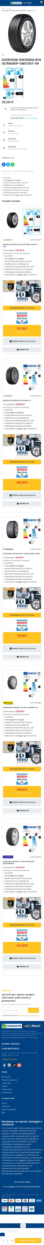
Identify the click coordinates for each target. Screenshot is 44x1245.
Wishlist (4, 1086)
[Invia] (2, 1235)
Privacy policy (7, 1089)
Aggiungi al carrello (29, 1240)
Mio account (6, 1077)
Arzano (4, 1103)
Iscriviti (33, 1010)
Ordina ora (24, 350)
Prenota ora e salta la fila (23, 341)
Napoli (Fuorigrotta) (9, 1109)
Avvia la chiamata (31, 118)
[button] (3, 55)
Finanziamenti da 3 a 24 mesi (22, 308)
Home (3, 9)
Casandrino (6, 1106)
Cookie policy (7, 1092)
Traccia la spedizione (9, 1080)
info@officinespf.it (9, 1059)
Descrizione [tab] (7, 171)
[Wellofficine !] (22, 3)
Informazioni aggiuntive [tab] (23, 171)
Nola (3, 1113)
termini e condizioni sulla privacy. (28, 1015)
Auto (9, 9)
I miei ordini (6, 1083)
